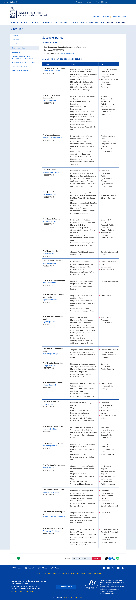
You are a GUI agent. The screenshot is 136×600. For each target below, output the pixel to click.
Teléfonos (15, 40)
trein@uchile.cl (48, 468)
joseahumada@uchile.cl (51, 71)
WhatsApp (117, 558)
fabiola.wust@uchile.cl (51, 531)
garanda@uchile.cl (49, 100)
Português (120, 22)
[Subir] (18, 558)
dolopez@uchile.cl (49, 365)
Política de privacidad (95, 573)
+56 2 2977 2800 (17, 591)
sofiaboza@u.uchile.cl (51, 172)
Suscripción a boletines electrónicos (24, 62)
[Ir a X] (113, 568)
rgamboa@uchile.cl (50, 300)
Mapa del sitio (16, 52)
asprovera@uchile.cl (67, 53)
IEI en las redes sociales (20, 70)
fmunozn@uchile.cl (50, 446)
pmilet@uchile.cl (49, 404)
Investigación (61, 22)
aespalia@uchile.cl (49, 283)
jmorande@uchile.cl (50, 429)
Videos (56, 568)
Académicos (116, 17)
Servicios (17, 29)
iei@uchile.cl (29, 591)
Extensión (74, 22)
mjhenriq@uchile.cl (50, 321)
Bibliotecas (104, 2)
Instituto (25, 22)
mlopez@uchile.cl (49, 385)
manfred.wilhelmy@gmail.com (54, 517)
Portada (14, 22)
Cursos (43, 568)
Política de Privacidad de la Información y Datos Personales (23, 57)
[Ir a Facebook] (123, 568)
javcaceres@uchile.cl (50, 194)
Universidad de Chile (76, 597)
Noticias (18, 568)
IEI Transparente (66, 587)
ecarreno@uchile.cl (50, 221)
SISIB (65, 597)
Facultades (79, 2)
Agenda (31, 568)
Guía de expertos (68, 573)
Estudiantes (106, 17)
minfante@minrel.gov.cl (51, 354)
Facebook (110, 558)
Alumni (124, 17)
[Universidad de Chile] (11, 1)
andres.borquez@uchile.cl (52, 138)
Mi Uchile (96, 2)
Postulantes (96, 17)
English (110, 22)
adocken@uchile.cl (49, 263)
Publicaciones (87, 22)
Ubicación (15, 44)
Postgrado (47, 22)
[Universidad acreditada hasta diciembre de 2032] (105, 587)
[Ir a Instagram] (103, 568)
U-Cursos (89, 2)
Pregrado (36, 22)
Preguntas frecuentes (19, 66)
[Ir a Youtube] (108, 568)
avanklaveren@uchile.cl (51, 492)
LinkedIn (113, 558)
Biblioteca (99, 22)
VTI (69, 597)
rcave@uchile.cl (48, 254)
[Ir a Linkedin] (118, 568)
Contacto (15, 36)
